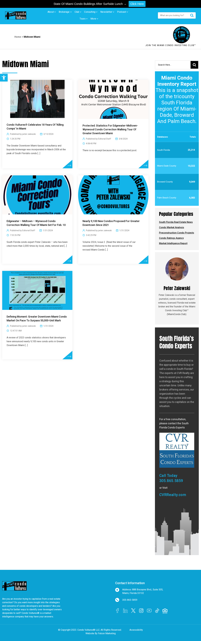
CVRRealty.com (172, 495)
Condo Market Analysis (171, 227)
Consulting (89, 11)
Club (77, 11)
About (51, 11)
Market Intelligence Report (173, 243)
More (93, 18)
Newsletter (106, 11)
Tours (82, 18)
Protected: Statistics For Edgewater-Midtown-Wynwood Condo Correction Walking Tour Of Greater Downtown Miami (110, 129)
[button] (4, 77)
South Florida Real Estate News (176, 222)
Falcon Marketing (107, 633)
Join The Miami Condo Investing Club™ (170, 45)
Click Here (137, 3)
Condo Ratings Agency (171, 238)
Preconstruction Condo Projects (176, 232)
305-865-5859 (129, 599)
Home (17, 36)
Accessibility (136, 629)
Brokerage (64, 11)
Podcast (121, 11)
